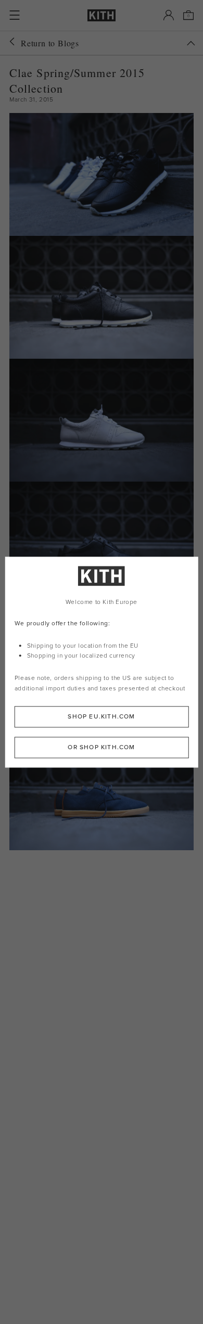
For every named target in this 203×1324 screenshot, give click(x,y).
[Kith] (101, 15)
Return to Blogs (50, 42)
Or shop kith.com (101, 747)
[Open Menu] (14, 15)
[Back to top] (191, 43)
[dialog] (101, 662)
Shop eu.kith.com (101, 716)
